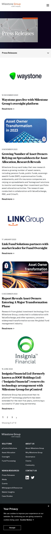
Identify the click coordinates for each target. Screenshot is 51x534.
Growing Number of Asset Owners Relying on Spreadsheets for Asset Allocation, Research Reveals (25, 158)
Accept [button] (12, 528)
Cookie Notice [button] (26, 520)
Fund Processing (9, 461)
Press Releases (9, 53)
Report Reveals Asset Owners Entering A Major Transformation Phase (24, 302)
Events (5, 484)
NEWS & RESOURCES (10, 471)
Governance (30, 457)
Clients (28, 461)
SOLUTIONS (7, 444)
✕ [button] (48, 506)
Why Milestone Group (34, 452)
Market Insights (8, 492)
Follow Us (32, 477)
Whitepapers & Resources (12, 488)
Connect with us (27, 477)
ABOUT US (30, 444)
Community (30, 465)
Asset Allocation (8, 452)
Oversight (6, 457)
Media (4, 479)
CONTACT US (31, 471)
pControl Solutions (9, 448)
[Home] (11, 7)
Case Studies (7, 496)
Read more (7, 109)
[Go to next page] (16, 417)
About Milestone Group (35, 448)
